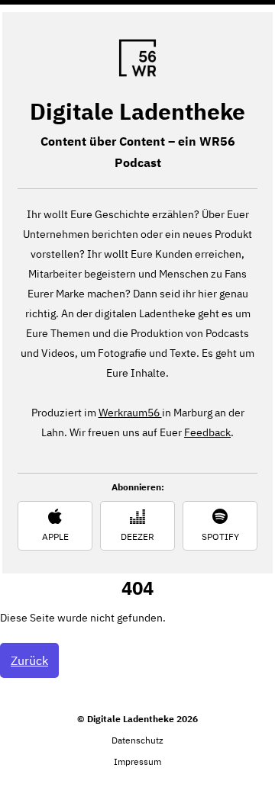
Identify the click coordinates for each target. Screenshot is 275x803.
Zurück (29, 660)
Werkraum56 (130, 412)
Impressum (137, 761)
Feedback (207, 432)
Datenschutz (137, 740)
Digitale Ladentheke (137, 111)
